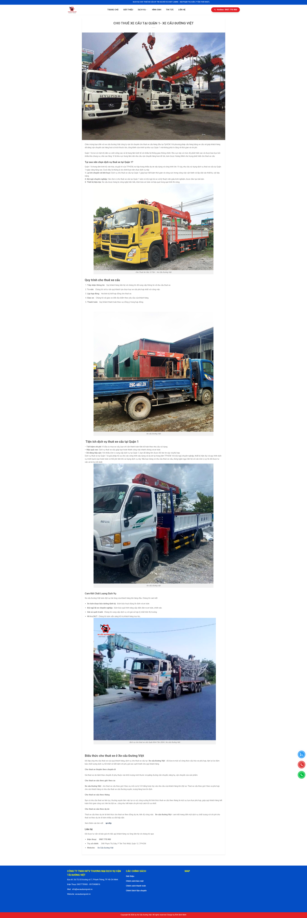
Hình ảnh (156, 10)
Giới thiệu (128, 10)
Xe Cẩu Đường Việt (105, 848)
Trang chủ (113, 10)
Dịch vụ (142, 10)
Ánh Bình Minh (180, 915)
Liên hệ (181, 10)
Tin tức (170, 10)
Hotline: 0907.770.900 (225, 10)
